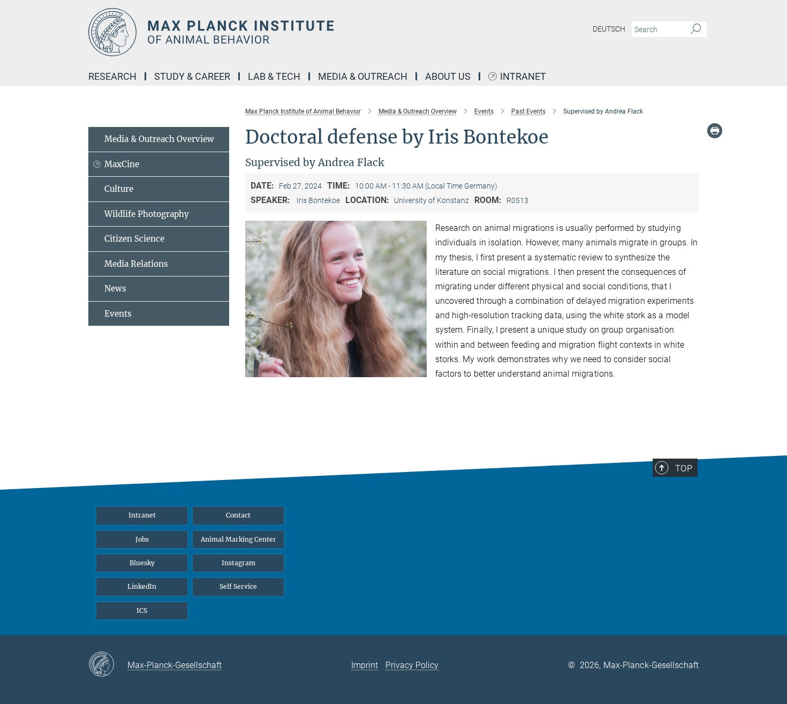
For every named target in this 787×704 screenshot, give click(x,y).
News (115, 288)
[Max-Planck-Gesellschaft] (107, 665)
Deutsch (609, 29)
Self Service (238, 586)
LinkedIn (141, 586)
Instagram (238, 563)
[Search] (696, 29)
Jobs (142, 539)
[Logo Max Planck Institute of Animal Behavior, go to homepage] (289, 32)
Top (683, 468)
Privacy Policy (411, 665)
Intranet (523, 76)
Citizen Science (134, 239)
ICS (142, 610)
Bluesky (142, 563)
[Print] (715, 131)
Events (118, 314)
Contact (238, 515)
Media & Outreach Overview (159, 139)
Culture (118, 189)
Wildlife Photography (146, 214)
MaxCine (121, 164)
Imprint (364, 665)
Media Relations (136, 264)
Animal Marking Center (238, 539)
